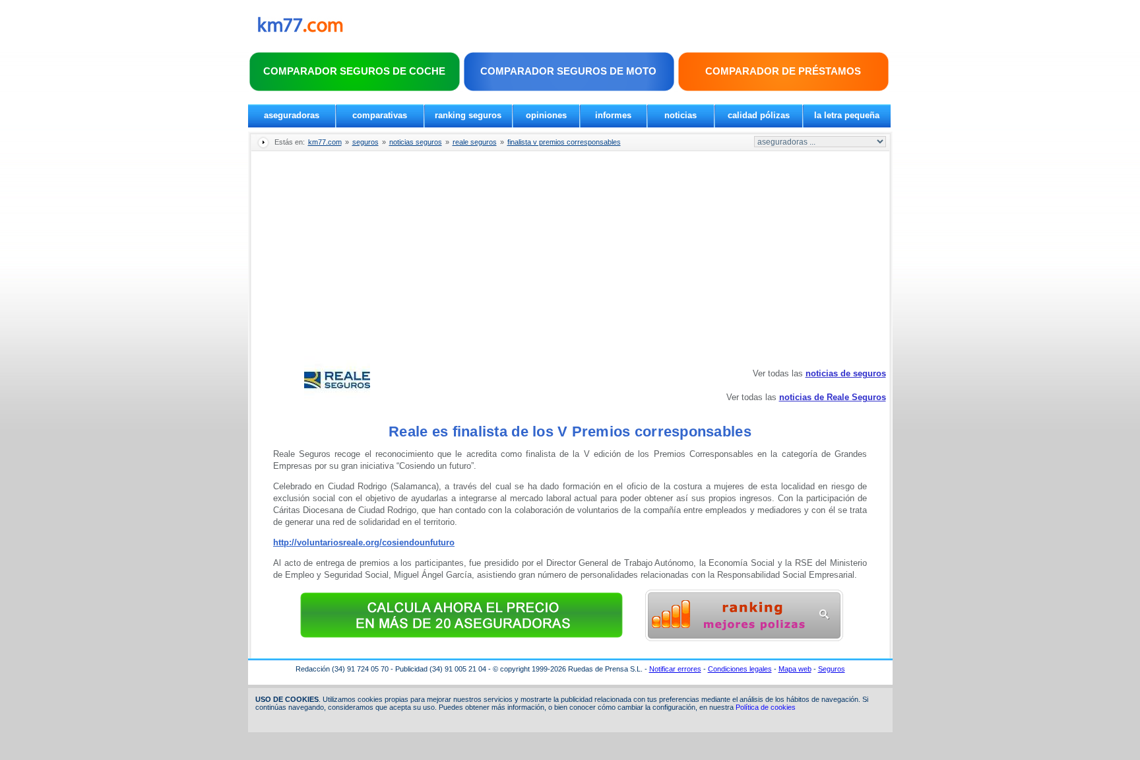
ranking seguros (468, 115)
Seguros (831, 669)
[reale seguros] (337, 402)
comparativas (379, 115)
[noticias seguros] (300, 29)
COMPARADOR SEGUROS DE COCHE (354, 71)
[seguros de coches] (744, 638)
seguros (365, 142)
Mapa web (794, 669)
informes (613, 115)
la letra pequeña (846, 115)
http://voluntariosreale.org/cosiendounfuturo (364, 542)
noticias (680, 115)
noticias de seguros (846, 373)
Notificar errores (675, 669)
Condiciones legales (740, 669)
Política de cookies (766, 707)
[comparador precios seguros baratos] (462, 638)
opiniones (546, 115)
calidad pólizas (759, 115)
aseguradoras (291, 115)
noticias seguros (415, 142)
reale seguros (475, 142)
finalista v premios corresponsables (564, 142)
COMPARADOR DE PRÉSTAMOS (783, 71)
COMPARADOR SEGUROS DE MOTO (568, 71)
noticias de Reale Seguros (832, 397)
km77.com (325, 142)
